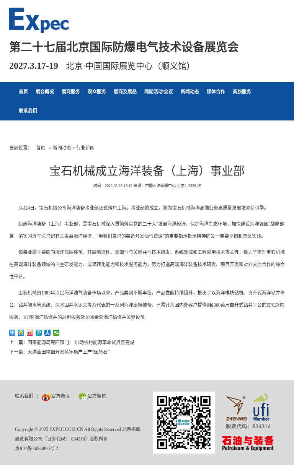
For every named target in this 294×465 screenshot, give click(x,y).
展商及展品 (125, 91)
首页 (23, 91)
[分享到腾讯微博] (39, 333)
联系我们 (28, 111)
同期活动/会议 (158, 91)
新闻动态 (190, 91)
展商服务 (71, 91)
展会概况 (45, 91)
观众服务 (97, 91)
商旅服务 (242, 91)
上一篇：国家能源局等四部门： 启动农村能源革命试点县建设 (71, 342)
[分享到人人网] (47, 333)
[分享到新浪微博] (30, 333)
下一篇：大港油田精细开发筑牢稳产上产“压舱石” (59, 352)
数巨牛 (117, 396)
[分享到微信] (56, 333)
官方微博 (60, 396)
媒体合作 (216, 91)
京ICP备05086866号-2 (36, 448)
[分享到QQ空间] (21, 333)
